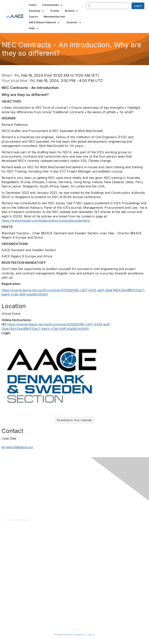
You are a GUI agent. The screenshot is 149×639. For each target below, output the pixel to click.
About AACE (13, 570)
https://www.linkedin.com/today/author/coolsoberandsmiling (46, 220)
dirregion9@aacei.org (17, 447)
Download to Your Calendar (74, 420)
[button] (52, 5)
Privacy (10, 602)
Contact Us (12, 527)
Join (7, 558)
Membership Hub (17, 564)
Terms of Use (14, 608)
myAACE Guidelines (18, 614)
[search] (89, 6)
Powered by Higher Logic (75, 634)
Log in (138, 5)
